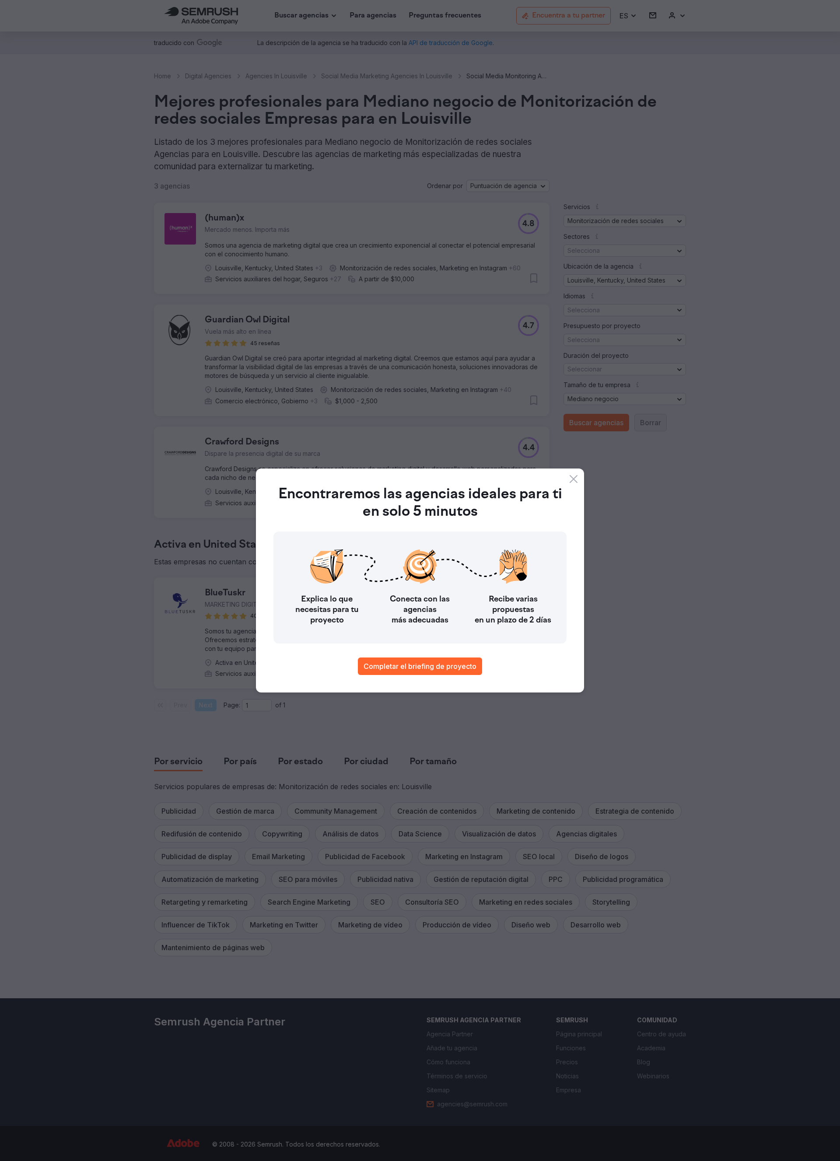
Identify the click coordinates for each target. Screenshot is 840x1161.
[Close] (573, 479)
